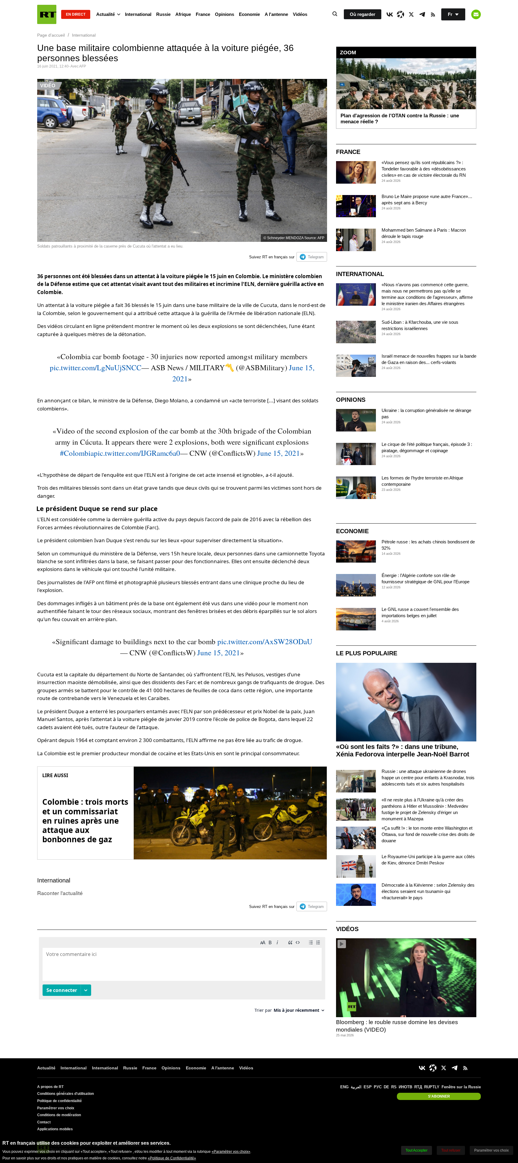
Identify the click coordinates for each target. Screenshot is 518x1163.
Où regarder (362, 14)
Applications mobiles (55, 1129)
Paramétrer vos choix (55, 1108)
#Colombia (77, 453)
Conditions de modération (59, 1115)
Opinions (224, 14)
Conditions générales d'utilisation (65, 1094)
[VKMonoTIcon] (389, 14)
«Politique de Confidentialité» (172, 1158)
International (138, 14)
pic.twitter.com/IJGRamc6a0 (137, 453)
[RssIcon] (433, 14)
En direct (75, 14)
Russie (163, 14)
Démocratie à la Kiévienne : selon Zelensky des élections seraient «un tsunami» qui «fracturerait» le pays (428, 891)
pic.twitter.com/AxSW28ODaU (264, 641)
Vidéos (300, 14)
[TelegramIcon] (422, 14)
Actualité (105, 14)
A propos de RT (50, 1087)
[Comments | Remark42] (182, 977)
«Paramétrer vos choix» (231, 1151)
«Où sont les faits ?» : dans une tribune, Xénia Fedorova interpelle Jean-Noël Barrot (402, 750)
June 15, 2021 (278, 453)
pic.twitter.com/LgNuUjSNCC (95, 367)
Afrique (183, 14)
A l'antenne (276, 14)
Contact (44, 1122)
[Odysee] (400, 14)
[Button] (476, 14)
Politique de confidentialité (59, 1101)
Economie (249, 14)
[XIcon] (411, 14)
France (203, 14)
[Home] (46, 14)
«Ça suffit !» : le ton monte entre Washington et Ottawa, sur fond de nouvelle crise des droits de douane (428, 834)
